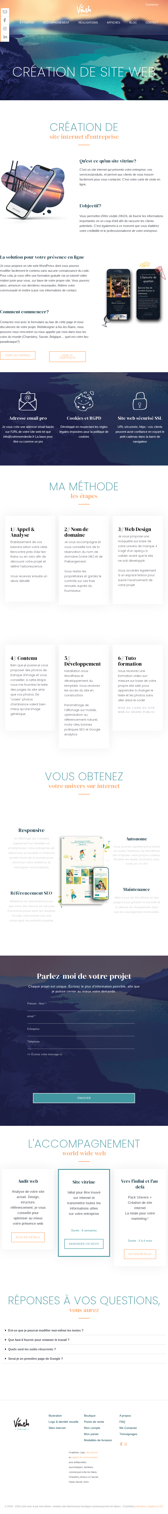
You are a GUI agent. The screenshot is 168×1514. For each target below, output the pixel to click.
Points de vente (94, 1421)
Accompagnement (56, 22)
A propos (125, 1415)
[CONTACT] (5, 12)
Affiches (113, 22)
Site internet (92, 1452)
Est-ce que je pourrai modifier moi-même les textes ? (45, 1330)
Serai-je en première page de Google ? (35, 1358)
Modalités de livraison (98, 1440)
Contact (152, 22)
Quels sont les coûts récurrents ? (32, 1349)
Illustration (55, 1415)
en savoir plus (140, 1254)
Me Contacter (128, 1427)
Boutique (89, 1415)
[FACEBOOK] (5, 21)
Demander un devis (84, 1243)
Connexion (152, 4)
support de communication (84, 1457)
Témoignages (128, 1434)
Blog (133, 22)
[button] (84, 1330)
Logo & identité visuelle (63, 1421)
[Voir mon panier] (164, 4)
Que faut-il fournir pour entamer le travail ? (38, 1340)
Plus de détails (28, 1237)
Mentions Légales (146, 1506)
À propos (27, 22)
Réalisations (88, 22)
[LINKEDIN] (5, 37)
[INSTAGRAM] (5, 29)
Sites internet (57, 1427)
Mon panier (91, 1434)
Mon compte (92, 1427)
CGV (160, 1506)
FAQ (122, 1421)
